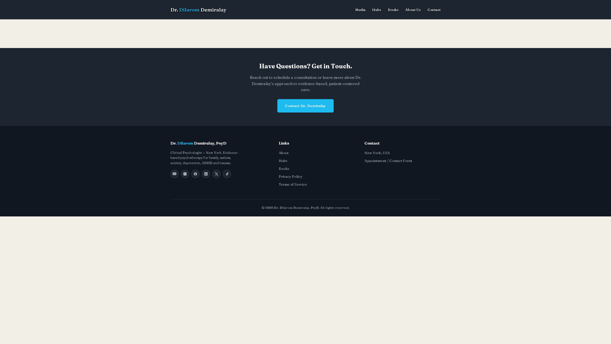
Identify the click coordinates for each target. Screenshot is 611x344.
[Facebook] (195, 174)
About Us (413, 9)
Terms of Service (293, 184)
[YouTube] (174, 174)
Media (360, 9)
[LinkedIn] (206, 174)
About (284, 153)
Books (393, 9)
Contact (434, 9)
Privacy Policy (290, 176)
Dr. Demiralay (198, 10)
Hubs (376, 9)
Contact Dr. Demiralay (305, 105)
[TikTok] (227, 174)
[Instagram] (185, 174)
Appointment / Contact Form (388, 161)
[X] (216, 174)
